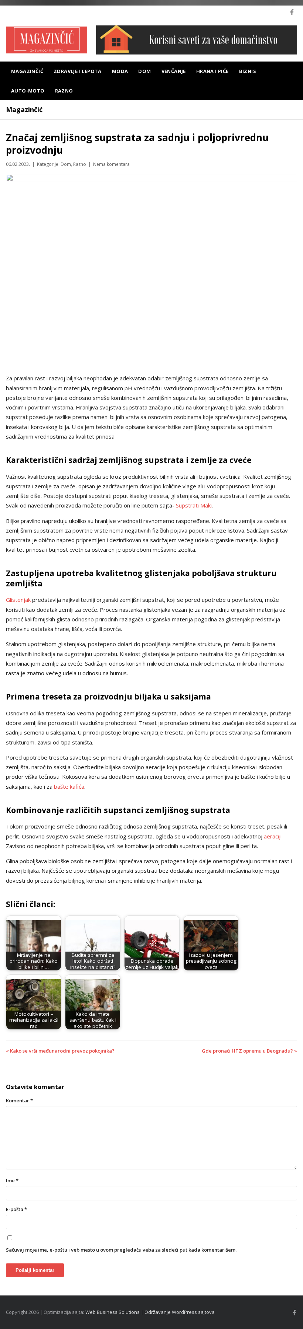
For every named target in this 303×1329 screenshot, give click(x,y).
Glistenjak (18, 599)
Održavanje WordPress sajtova (179, 1312)
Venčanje (173, 71)
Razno (64, 90)
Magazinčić (27, 71)
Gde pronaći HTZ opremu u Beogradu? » (249, 1050)
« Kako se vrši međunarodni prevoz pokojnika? (60, 1050)
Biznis (247, 71)
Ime (12, 1180)
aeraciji (273, 836)
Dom (144, 71)
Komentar (19, 1100)
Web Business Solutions (112, 1312)
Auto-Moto (28, 90)
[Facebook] (292, 12)
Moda (120, 71)
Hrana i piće (212, 71)
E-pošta (16, 1209)
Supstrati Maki (194, 505)
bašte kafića (69, 786)
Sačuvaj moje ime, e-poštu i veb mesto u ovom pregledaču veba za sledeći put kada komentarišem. (121, 1249)
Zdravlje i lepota (78, 71)
